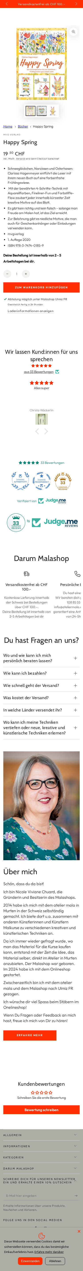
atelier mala (64, 905)
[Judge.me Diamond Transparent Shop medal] (41, 481)
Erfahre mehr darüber (49, 1252)
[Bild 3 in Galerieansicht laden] (53, 111)
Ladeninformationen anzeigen (31, 311)
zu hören (59, 1020)
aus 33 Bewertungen (39, 372)
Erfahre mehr (30, 1035)
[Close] (79, 1231)
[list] (41, 597)
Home (7, 126)
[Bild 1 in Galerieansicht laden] (30, 111)
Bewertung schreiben (41, 1110)
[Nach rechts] (76, 4)
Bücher (23, 126)
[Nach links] (7, 4)
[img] (41, 366)
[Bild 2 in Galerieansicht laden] (41, 111)
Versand (20, 158)
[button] (38, 431)
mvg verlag (11, 134)
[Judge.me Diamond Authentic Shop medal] (20, 481)
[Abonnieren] (77, 1196)
